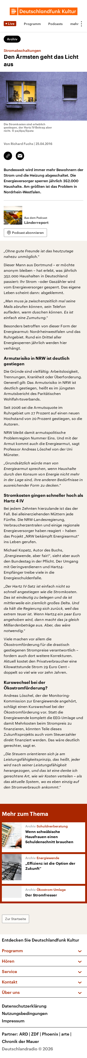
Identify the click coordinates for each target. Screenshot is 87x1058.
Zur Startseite (15, 919)
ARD (24, 1033)
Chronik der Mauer (20, 1041)
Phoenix (51, 1033)
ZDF (36, 1033)
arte (66, 1033)
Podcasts (55, 24)
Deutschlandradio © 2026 (27, 1048)
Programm (32, 24)
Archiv (12, 39)
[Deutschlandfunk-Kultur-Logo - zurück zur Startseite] (43, 11)
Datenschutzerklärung (24, 1005)
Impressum (13, 1020)
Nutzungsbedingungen (25, 1013)
